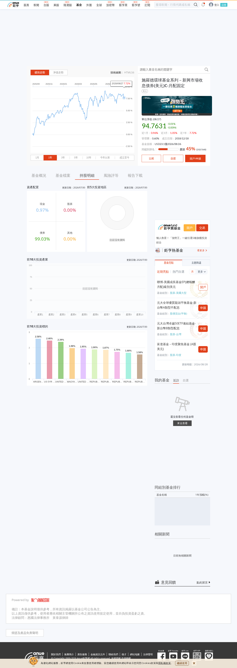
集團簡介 (69, 654)
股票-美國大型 (178, 293)
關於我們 (56, 654)
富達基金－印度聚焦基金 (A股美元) (176, 346)
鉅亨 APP (197, 656)
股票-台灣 (175, 334)
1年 (50, 157)
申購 (203, 308)
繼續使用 (182, 663)
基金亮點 (168, 262)
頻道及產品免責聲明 (24, 633)
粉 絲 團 (161, 656)
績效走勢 (40, 72)
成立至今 (124, 157)
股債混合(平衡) (178, 313)
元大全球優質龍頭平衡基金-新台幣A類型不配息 (176, 305)
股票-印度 (175, 355)
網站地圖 (135, 654)
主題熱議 (196, 262)
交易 (202, 228)
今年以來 (105, 157)
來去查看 (182, 423)
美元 (145, 91)
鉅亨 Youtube (173, 656)
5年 (76, 157)
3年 (63, 157)
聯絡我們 (113, 654)
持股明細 (87, 175)
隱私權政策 (164, 663)
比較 (151, 158)
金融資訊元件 (98, 654)
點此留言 (202, 582)
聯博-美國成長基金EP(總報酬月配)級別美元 (176, 284)
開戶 (190, 228)
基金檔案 (63, 175)
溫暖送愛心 (209, 656)
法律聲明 (148, 654)
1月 (37, 157)
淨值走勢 (58, 72)
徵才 (124, 654)
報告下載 (135, 175)
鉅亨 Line (185, 656)
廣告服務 (82, 654)
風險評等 (111, 175)
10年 (88, 157)
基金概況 (38, 175)
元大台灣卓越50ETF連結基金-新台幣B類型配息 (176, 325)
